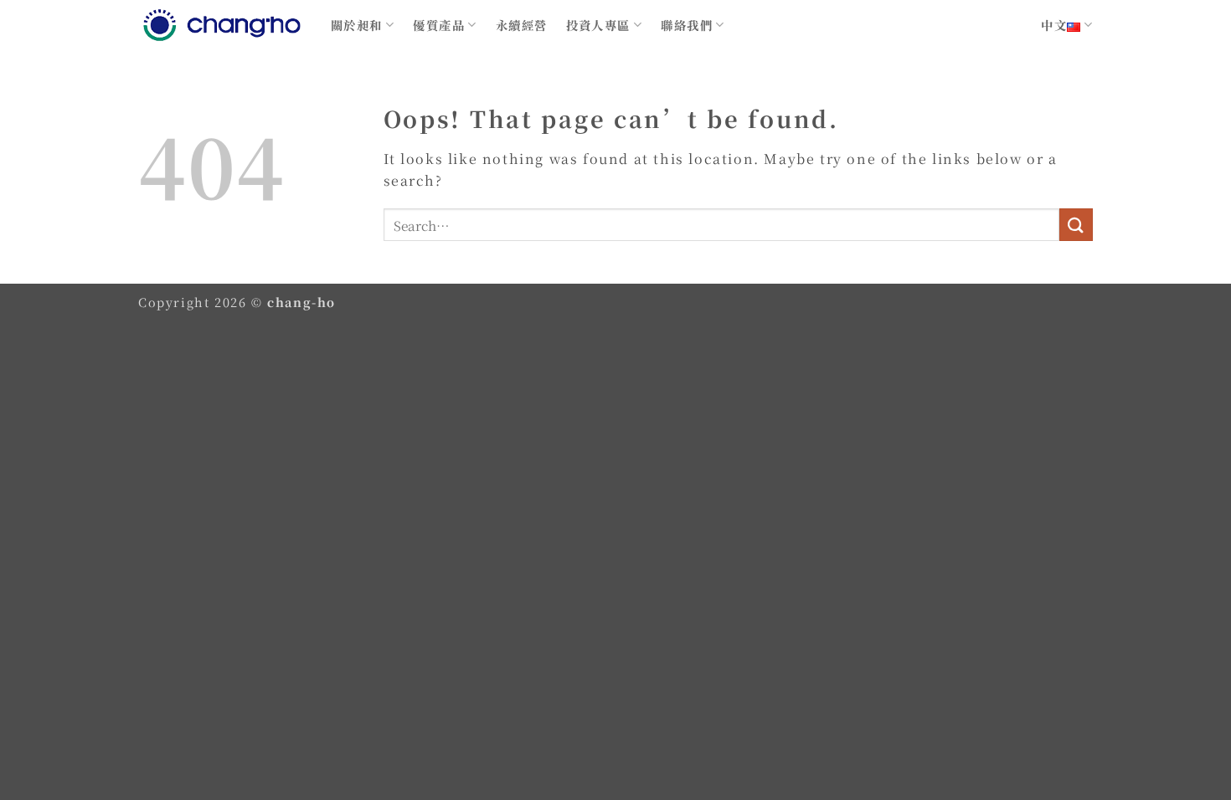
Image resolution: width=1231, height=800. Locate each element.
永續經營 (522, 24)
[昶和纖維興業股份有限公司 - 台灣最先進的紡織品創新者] (222, 25)
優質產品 (439, 24)
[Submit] (1076, 224)
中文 (1054, 24)
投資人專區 (598, 24)
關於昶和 (357, 24)
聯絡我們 (687, 24)
